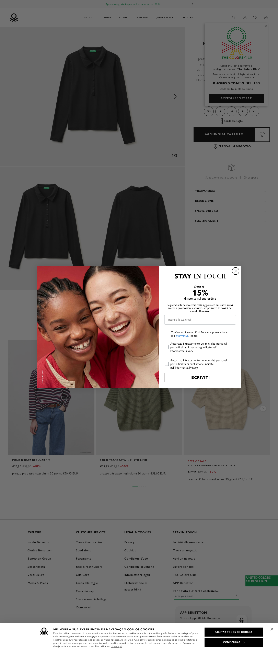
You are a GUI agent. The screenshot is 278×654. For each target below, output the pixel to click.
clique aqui (116, 646)
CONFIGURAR (232, 642)
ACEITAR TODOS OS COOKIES (233, 632)
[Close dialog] (235, 271)
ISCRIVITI (200, 377)
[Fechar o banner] (271, 629)
